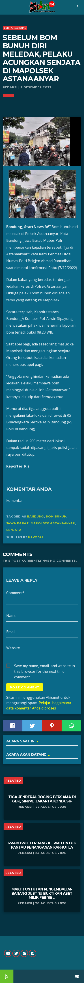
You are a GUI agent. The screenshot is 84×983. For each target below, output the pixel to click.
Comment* (15, 592)
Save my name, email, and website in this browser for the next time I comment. (44, 666)
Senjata (14, 530)
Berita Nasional (15, 27)
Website (13, 647)
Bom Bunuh (56, 516)
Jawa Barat (17, 523)
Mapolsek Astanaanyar (53, 523)
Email (10, 631)
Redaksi (35, 536)
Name (11, 615)
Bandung (35, 516)
